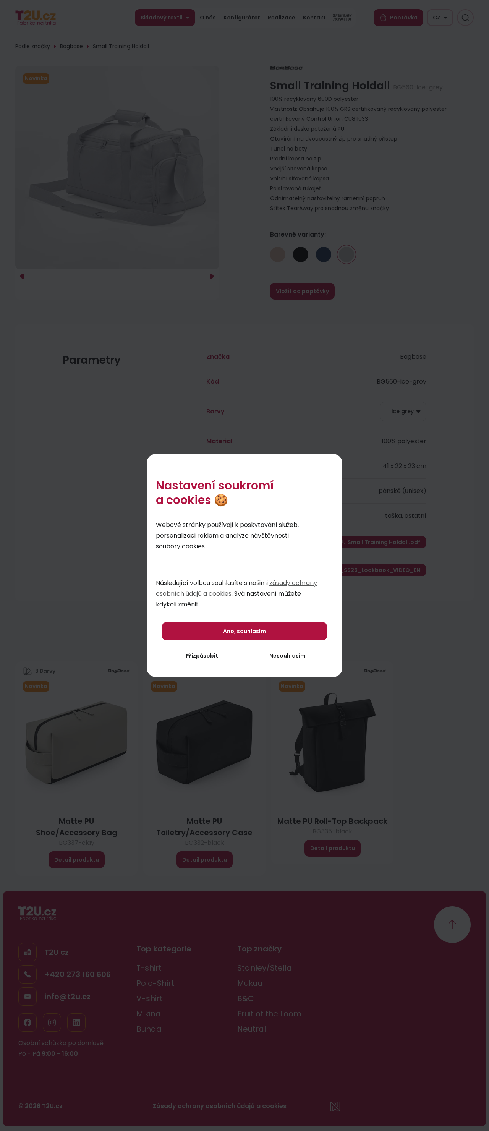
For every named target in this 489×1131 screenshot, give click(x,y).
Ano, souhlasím (244, 631)
